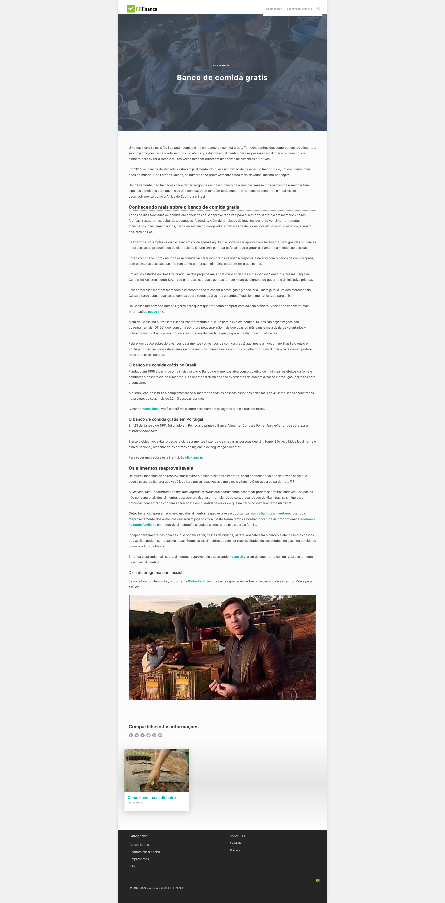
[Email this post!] (160, 736)
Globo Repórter (199, 581)
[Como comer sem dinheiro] (156, 792)
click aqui (192, 457)
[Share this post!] (131, 736)
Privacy (235, 850)
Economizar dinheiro (299, 8)
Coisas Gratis (221, 65)
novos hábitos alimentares (271, 513)
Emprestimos (274, 8)
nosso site (237, 556)
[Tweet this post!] (137, 736)
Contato (236, 843)
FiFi (132, 866)
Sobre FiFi (237, 836)
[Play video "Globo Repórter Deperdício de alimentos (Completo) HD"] (222, 647)
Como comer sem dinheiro (152, 797)
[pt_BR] (318, 881)
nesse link (155, 311)
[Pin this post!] (148, 736)
